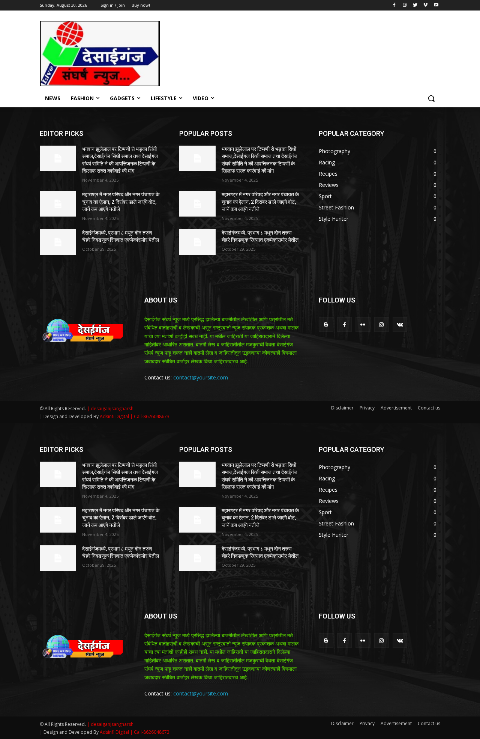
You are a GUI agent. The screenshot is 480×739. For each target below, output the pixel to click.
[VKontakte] (400, 324)
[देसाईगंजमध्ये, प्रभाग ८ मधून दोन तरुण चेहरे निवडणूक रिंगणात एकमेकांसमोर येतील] (58, 242)
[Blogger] (326, 324)
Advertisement (396, 408)
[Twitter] (415, 5)
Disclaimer (342, 408)
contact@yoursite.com (200, 377)
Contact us (429, 408)
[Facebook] (394, 5)
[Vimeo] (425, 5)
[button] (431, 98)
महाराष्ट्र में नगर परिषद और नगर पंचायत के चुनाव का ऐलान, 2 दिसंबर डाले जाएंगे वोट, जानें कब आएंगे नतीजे (120, 201)
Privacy (367, 408)
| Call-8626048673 (150, 416)
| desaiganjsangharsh (110, 408)
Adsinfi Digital (115, 416)
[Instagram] (404, 5)
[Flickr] (363, 324)
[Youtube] (436, 5)
